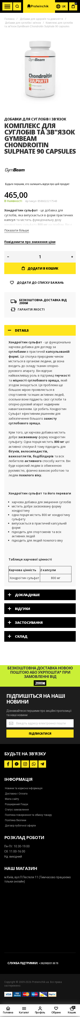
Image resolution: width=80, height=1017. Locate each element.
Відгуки (22, 608)
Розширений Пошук (16, 804)
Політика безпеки (15, 820)
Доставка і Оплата (16, 793)
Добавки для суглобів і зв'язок (23, 22)
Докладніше (27, 594)
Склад (21, 636)
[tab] (40, 330)
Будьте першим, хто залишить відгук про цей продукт (37, 184)
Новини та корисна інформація (23, 788)
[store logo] (39, 6)
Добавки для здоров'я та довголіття (41, 18)
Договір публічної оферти (20, 825)
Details (22, 330)
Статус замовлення (17, 809)
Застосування (28, 622)
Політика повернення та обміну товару (28, 814)
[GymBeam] (15, 180)
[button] (8, 257)
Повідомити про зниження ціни (29, 242)
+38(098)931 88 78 (48, 963)
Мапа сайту (12, 798)
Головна (9, 18)
